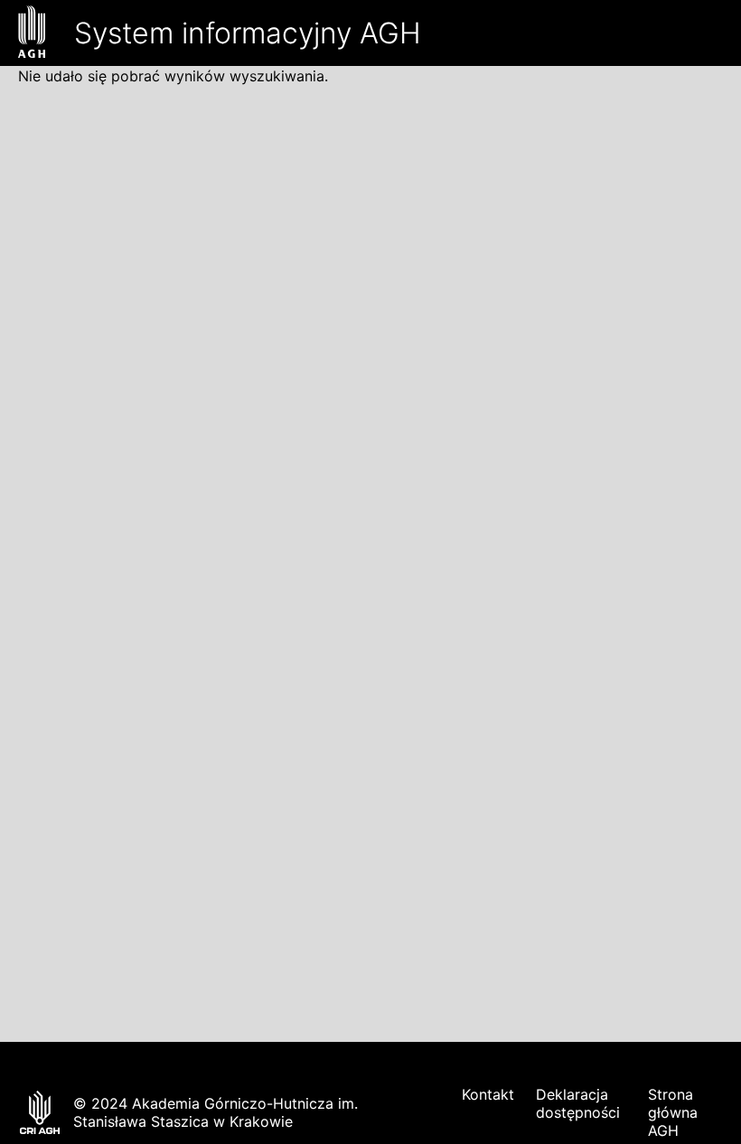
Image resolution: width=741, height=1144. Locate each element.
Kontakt (488, 1094)
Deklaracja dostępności (578, 1103)
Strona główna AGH (673, 1112)
